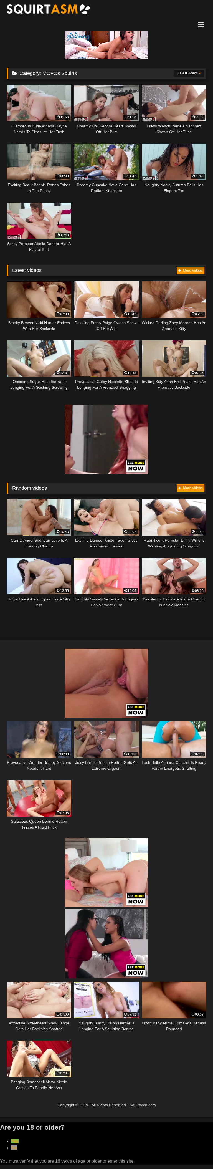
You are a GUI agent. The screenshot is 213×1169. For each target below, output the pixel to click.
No (14, 1147)
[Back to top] (196, 1152)
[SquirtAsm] (106, 10)
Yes (15, 1141)
